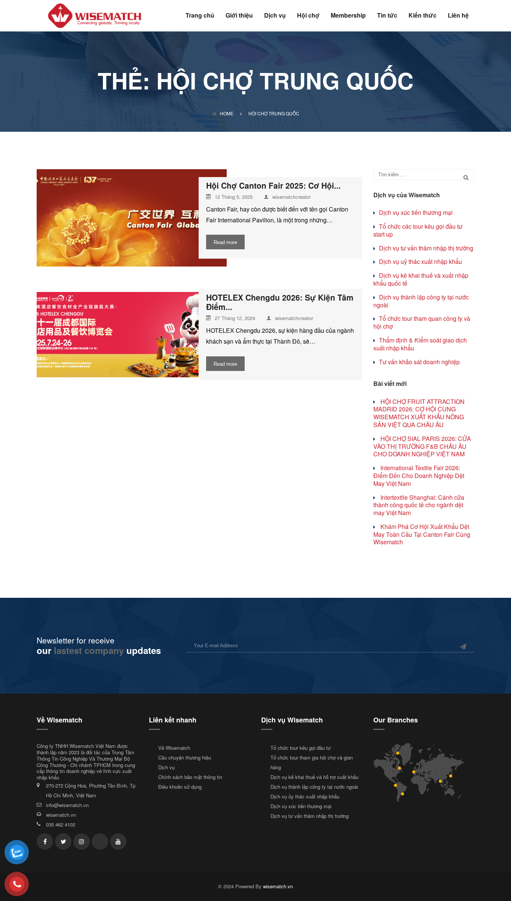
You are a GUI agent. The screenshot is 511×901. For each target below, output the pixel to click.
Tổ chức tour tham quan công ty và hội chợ (421, 322)
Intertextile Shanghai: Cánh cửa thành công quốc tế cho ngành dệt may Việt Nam (418, 505)
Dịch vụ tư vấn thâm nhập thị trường (426, 248)
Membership (348, 15)
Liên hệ (458, 15)
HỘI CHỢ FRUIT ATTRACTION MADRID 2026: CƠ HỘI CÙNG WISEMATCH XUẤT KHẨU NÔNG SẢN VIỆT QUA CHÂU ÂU (419, 413)
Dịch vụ (275, 15)
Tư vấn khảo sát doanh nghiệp (419, 361)
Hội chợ (308, 15)
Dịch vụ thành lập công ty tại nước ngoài (421, 301)
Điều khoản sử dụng (180, 786)
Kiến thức (423, 15)
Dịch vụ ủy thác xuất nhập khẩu (304, 796)
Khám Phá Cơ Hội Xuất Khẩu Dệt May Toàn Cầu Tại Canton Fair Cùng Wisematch (421, 534)
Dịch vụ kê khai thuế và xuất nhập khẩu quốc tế (420, 279)
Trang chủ (200, 15)
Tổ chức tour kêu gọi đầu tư (300, 747)
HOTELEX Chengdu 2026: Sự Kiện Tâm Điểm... (280, 302)
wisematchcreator (291, 197)
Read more (225, 242)
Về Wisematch (174, 747)
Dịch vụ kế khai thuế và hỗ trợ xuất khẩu (314, 776)
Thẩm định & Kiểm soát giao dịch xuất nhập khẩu (420, 344)
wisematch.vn (61, 814)
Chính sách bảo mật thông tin (190, 776)
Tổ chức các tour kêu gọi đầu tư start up (417, 230)
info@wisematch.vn (67, 805)
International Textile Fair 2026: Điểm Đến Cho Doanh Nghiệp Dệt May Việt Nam (418, 475)
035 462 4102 (60, 824)
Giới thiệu (239, 15)
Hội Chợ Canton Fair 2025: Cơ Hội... (273, 185)
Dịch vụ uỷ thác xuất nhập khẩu (420, 261)
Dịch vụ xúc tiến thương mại (416, 212)
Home (226, 113)
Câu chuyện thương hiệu (184, 757)
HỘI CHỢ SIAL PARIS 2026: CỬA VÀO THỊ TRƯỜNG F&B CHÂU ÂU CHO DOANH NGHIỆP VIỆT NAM (422, 446)
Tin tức (387, 15)
